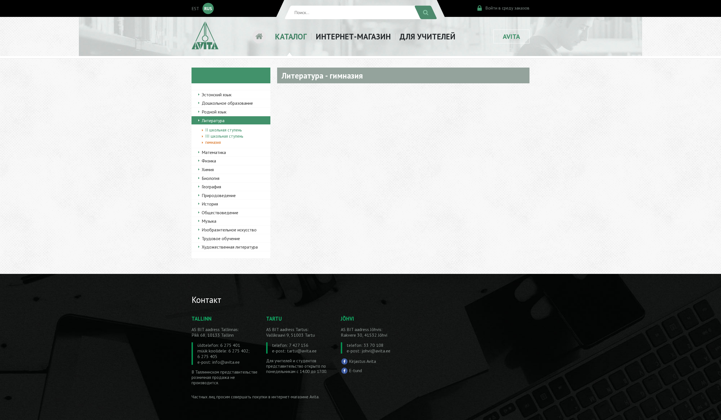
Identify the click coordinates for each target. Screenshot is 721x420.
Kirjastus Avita (362, 361)
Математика (214, 152)
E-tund (355, 370)
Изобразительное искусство (229, 230)
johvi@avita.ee (376, 351)
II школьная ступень (223, 130)
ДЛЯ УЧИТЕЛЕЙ (427, 36)
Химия (208, 169)
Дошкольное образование (227, 103)
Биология (210, 178)
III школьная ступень (224, 136)
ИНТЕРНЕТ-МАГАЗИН (353, 36)
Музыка (209, 221)
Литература (213, 120)
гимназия (213, 142)
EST (195, 8)
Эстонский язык (217, 94)
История (210, 204)
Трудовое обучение (221, 238)
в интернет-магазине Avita (293, 396)
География (211, 186)
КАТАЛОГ (291, 36)
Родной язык (214, 112)
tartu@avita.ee (302, 351)
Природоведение (219, 195)
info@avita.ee (226, 362)
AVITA (511, 36)
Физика (209, 161)
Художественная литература (230, 247)
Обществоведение (220, 212)
